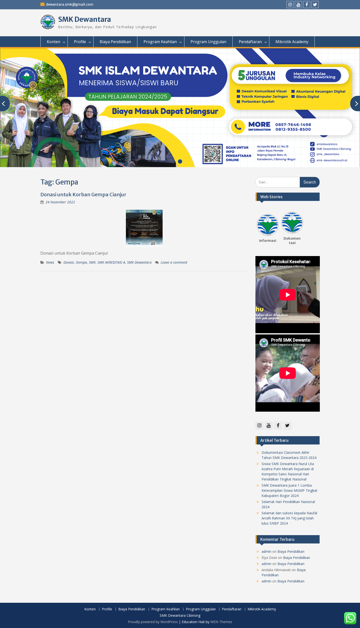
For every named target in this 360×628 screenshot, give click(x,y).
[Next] (300, 223)
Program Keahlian (160, 41)
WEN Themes (221, 621)
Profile (80, 41)
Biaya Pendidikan (115, 41)
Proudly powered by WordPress (153, 621)
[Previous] (259, 223)
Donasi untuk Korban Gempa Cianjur (83, 194)
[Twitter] (315, 4)
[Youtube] (298, 4)
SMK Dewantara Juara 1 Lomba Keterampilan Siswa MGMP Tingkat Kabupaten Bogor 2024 (289, 490)
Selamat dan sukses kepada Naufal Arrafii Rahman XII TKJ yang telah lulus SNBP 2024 (289, 518)
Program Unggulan (208, 41)
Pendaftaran (250, 41)
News (50, 262)
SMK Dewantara (84, 19)
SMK (92, 262)
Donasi (68, 262)
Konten (53, 41)
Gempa (81, 262)
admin (266, 551)
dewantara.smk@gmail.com (69, 4)
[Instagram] (290, 4)
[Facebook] (306, 4)
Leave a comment (174, 262)
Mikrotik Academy (292, 41)
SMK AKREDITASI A (111, 262)
